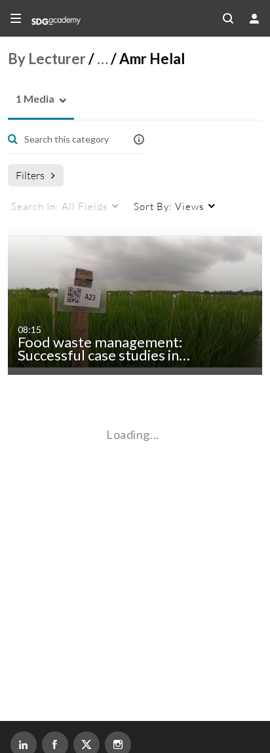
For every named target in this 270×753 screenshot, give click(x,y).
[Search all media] (228, 18)
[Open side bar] (15, 18)
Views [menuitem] (169, 206)
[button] (31, 99)
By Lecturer (47, 58)
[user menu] (254, 18)
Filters (30, 175)
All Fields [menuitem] (59, 206)
